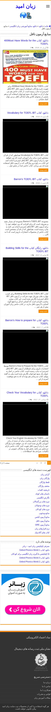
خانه (47, 26)
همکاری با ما (45, 690)
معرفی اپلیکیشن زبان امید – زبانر (36, 546)
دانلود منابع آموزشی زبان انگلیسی (23, 26)
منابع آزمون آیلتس (42, 517)
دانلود (41, 26)
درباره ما (47, 682)
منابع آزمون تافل (43, 521)
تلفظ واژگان (44, 482)
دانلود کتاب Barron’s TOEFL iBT (31, 179)
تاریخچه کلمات (44, 490)
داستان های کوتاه (43, 494)
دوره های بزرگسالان (41, 501)
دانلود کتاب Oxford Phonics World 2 (34, 562)
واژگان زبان (45, 478)
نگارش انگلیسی (43, 498)
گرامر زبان (45, 474)
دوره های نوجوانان (42, 505)
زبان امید (26, 6)
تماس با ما (46, 686)
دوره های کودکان (43, 509)
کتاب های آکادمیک (42, 533)
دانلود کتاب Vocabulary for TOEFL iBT (27, 112)
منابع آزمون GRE (42, 525)
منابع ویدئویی (44, 513)
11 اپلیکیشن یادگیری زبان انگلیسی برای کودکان (30, 554)
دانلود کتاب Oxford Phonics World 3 (34, 558)
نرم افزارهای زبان (42, 529)
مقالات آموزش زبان (42, 698)
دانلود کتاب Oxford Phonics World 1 (34, 550)
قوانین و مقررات (44, 694)
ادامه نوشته (43, 104)
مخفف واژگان (44, 486)
